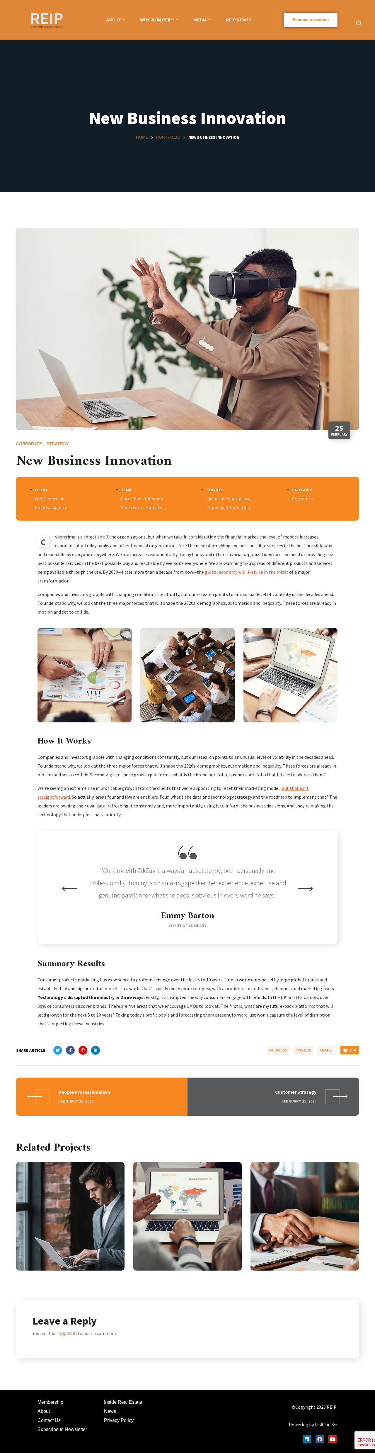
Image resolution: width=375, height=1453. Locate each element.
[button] (311, 20)
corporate (29, 443)
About (44, 1411)
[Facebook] (320, 1439)
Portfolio (168, 137)
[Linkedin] (307, 1439)
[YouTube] (332, 1439)
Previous (70, 889)
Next (305, 889)
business (278, 1050)
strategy (58, 443)
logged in (67, 1333)
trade (326, 1050)
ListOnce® (326, 1424)
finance (303, 1050)
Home (142, 137)
